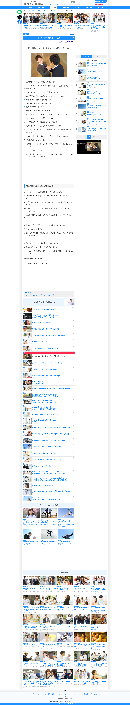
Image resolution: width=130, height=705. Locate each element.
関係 (51, 4)
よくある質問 (46, 694)
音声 (94, 136)
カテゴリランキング (86, 56)
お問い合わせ (93, 694)
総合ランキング (97, 56)
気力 (33, 10)
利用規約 (53, 694)
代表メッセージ (37, 694)
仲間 (72, 4)
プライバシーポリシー (64, 694)
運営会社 (86, 694)
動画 (89, 136)
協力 (65, 4)
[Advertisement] (49, 172)
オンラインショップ (76, 694)
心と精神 (29, 10)
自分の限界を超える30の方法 (41, 10)
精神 (79, 4)
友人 (58, 4)
